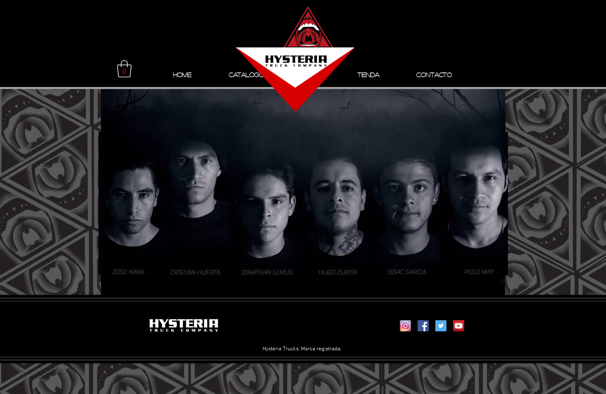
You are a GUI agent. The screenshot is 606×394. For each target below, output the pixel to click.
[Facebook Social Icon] (423, 325)
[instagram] (405, 325)
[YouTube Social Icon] (458, 325)
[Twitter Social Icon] (440, 325)
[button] (124, 68)
